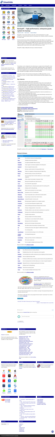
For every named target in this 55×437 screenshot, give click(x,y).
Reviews (20, 5)
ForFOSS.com (21, 428)
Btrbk (19, 221)
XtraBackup (20, 212)
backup (19, 298)
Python (11, 123)
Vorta (19, 188)
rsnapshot (20, 203)
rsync (19, 183)
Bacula (19, 173)
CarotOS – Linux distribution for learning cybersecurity (8, 79)
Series (25, 5)
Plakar (19, 214)
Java (7, 123)
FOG (19, 207)
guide (49, 365)
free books (44, 149)
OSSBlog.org (21, 430)
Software (8, 5)
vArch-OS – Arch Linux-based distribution (28, 416)
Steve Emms (27, 32)
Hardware (14, 5)
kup (18, 216)
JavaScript (3, 124)
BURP (19, 218)
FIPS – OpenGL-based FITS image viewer (28, 401)
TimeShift (20, 164)
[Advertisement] (35, 57)
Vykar (19, 242)
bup (18, 169)
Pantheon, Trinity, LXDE (41, 404)
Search (30, 5)
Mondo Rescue (21, 199)
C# (15, 123)
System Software (33, 32)
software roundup (30, 244)
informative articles (38, 284)
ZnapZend (20, 239)
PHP (6, 124)
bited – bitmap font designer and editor (28, 405)
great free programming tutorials (7, 129)
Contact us (21, 424)
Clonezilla (20, 179)
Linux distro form (6, 141)
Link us (20, 425)
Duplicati (19, 166)
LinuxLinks (16, 435)
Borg (19, 160)
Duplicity (19, 162)
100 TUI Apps (7, 400)
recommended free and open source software (43, 277)
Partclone (20, 210)
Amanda (19, 205)
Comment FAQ (22, 427)
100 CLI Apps (7, 401)
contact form (8, 145)
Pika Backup (20, 223)
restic (19, 158)
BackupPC (20, 185)
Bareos (19, 181)
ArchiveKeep (20, 237)
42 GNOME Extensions (41, 403)
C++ (13, 123)
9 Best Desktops (40, 399)
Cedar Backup (20, 232)
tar (18, 229)
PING (19, 225)
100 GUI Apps (7, 399)
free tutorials (50, 149)
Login (53, 309)
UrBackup (20, 194)
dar (18, 227)
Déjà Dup (19, 171)
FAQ (20, 426)
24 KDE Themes (40, 400)
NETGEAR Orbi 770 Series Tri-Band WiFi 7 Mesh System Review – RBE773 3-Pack (8, 100)
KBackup (19, 201)
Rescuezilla (20, 196)
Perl (22, 298)
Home (2, 5)
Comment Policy (26, 312)
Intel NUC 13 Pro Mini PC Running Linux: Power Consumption (29, 301)
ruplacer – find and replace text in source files (45, 302)
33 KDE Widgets (40, 401)
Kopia (19, 175)
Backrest (19, 190)
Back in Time (20, 192)
